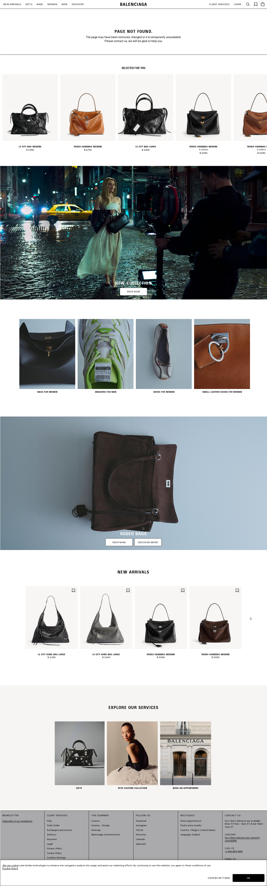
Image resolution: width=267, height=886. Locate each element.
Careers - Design (100, 825)
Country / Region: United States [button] (198, 830)
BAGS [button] (40, 4)
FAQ (49, 820)
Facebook (141, 820)
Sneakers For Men (105, 392)
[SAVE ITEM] (73, 590)
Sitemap (95, 830)
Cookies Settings (56, 857)
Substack (141, 843)
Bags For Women (47, 392)
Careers (95, 820)
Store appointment (190, 820)
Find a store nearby (191, 825)
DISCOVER (78, 4)
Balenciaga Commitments (105, 834)
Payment (52, 839)
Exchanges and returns (59, 830)
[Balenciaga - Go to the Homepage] (133, 4)
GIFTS (28, 4)
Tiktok (139, 830)
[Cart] (262, 4)
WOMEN (52, 4)
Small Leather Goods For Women (222, 392)
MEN (64, 4)
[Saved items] (255, 4)
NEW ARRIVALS (12, 4)
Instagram (141, 825)
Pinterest (141, 834)
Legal (50, 843)
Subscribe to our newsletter (17, 821)
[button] (251, 619)
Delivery (51, 834)
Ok (248, 877)
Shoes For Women (164, 392)
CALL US (234, 850)
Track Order (53, 825)
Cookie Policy (54, 853)
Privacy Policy (54, 848)
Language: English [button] (190, 834)
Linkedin (140, 839)
